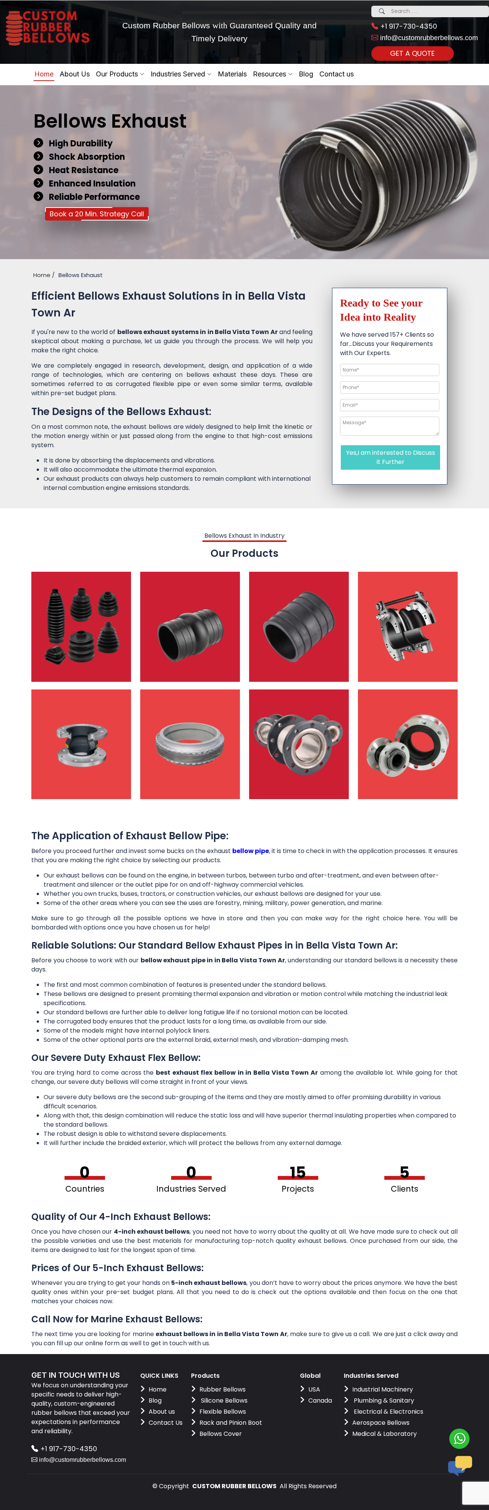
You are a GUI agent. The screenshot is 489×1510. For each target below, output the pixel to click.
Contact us (336, 74)
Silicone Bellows (223, 1400)
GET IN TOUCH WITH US (75, 1375)
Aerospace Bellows (381, 1422)
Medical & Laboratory (384, 1433)
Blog (155, 1400)
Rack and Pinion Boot (230, 1422)
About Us (75, 74)
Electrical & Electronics (387, 1411)
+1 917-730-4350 (407, 26)
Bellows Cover (220, 1433)
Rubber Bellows (222, 1389)
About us (162, 1411)
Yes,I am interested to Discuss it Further (390, 457)
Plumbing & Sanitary (383, 1400)
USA (314, 1389)
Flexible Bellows (222, 1411)
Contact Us (166, 1422)
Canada (320, 1400)
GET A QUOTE (412, 53)
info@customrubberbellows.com (428, 38)
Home (43, 74)
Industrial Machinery (382, 1389)
